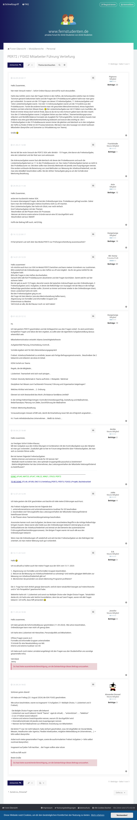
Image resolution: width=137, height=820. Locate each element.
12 (117, 192)
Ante (113, 184)
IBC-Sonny (112, 256)
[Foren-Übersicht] (68, 19)
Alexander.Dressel (113, 694)
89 (117, 264)
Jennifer (112, 611)
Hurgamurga (112, 233)
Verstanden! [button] (122, 815)
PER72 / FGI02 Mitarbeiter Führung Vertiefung (41, 57)
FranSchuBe (113, 144)
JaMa (112, 492)
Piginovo (113, 77)
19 (117, 241)
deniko (113, 429)
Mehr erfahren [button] (97, 815)
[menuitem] (25, 4)
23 (117, 85)
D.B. (113, 552)
